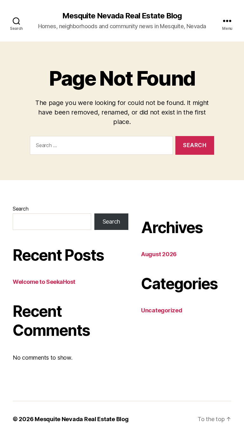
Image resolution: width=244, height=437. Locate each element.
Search (20, 208)
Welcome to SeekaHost (44, 281)
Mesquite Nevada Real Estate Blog (122, 16)
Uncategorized (161, 310)
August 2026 (159, 254)
